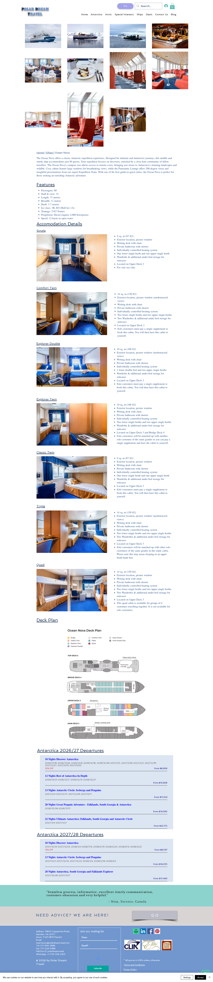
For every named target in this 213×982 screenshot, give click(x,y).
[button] (172, 6)
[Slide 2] (107, 901)
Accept (200, 977)
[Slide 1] (105, 901)
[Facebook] (150, 931)
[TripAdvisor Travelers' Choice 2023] (136, 931)
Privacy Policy (130, 969)
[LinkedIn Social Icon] (143, 931)
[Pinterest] (157, 931)
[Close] (209, 977)
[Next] (197, 896)
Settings (187, 977)
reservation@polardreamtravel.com (53, 943)
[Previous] (15, 896)
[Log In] (166, 6)
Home (40, 152)
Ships (49, 152)
